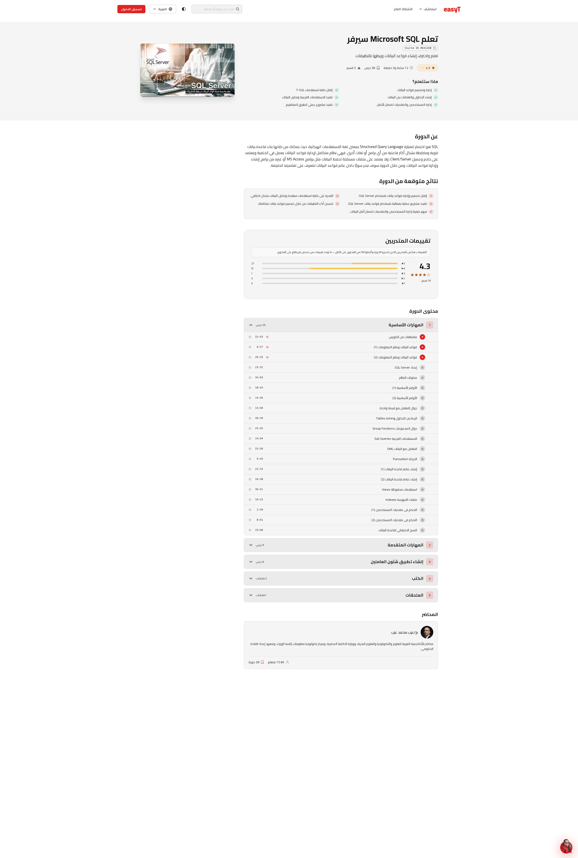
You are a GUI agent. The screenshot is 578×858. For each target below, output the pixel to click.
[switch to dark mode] (184, 9)
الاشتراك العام (403, 9)
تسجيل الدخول (131, 9)
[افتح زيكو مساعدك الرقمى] (566, 846)
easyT (452, 9)
